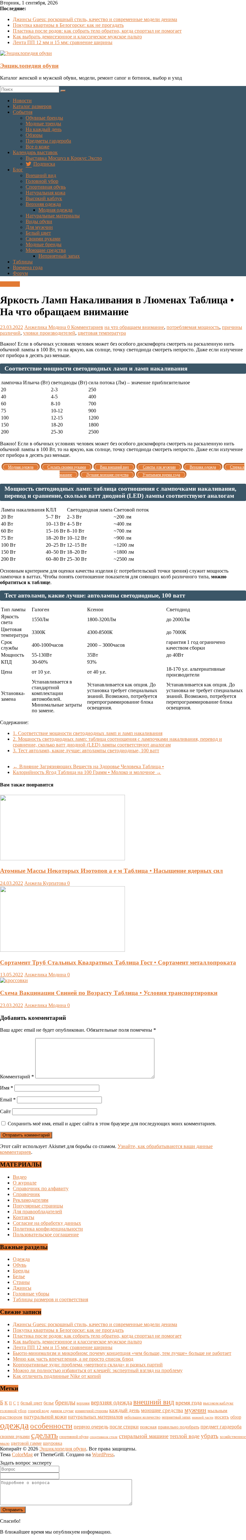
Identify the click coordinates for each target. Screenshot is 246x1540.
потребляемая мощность (193, 327)
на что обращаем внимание (134, 327)
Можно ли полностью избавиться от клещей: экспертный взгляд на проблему (98, 1370)
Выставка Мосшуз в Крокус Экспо (64, 158)
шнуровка (52, 1443)
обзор (235, 1417)
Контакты (23, 1217)
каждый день (124, 1410)
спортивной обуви (73, 1436)
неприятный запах (176, 1417)
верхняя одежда (111, 1402)
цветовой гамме (26, 1443)
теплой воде (185, 1436)
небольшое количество (142, 1417)
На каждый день (44, 129)
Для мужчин (39, 227)
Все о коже (37, 146)
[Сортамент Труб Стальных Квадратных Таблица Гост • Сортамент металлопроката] (62, 950)
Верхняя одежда (43, 204)
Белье (19, 1276)
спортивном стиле (104, 1437)
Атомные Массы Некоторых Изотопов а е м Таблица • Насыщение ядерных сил (111, 870)
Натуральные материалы (53, 215)
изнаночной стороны (91, 1411)
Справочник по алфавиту (41, 1188)
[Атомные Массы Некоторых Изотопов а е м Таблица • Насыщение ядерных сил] (62, 858)
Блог (18, 169)
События (22, 112)
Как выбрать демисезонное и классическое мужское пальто (77, 36)
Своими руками (43, 238)
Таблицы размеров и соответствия (50, 1299)
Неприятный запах (59, 256)
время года (189, 1402)
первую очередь (91, 1426)
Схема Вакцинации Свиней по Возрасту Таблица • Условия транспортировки (108, 992)
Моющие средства (46, 250)
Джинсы (22, 1288)
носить (222, 1416)
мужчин (195, 1409)
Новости (22, 100)
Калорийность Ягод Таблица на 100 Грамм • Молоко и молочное (87, 772)
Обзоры (34, 135)
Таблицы (23, 261)
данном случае (62, 1411)
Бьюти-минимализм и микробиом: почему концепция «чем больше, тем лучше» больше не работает (122, 1353)
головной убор (13, 1411)
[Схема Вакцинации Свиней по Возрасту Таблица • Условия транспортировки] (14, 980)
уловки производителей (49, 333)
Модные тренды (43, 123)
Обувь (19, 1265)
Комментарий (17, 1076)
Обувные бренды (44, 118)
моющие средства (162, 1410)
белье (49, 1402)
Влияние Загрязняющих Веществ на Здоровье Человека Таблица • (88, 766)
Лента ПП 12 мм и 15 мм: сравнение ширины (62, 42)
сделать (44, 1435)
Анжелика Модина (45, 327)
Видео (20, 1177)
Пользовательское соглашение (46, 1234)
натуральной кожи (45, 1417)
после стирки (124, 1426)
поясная (148, 1426)
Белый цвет (38, 233)
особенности (51, 1426)
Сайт (5, 1111)
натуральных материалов (95, 1416)
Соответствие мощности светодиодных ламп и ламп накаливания (87, 733)
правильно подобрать (178, 1427)
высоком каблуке (218, 1403)
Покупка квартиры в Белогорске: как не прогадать (68, 25)
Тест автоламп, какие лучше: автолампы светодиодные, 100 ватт (86, 750)
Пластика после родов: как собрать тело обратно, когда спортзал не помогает (97, 31)
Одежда (21, 1259)
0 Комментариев (85, 327)
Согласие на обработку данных (47, 1223)
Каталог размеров (32, 106)
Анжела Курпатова (45, 883)
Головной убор (42, 181)
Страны (21, 1282)
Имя (6, 1088)
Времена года (28, 267)
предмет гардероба (221, 1426)
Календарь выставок (35, 152)
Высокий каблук (44, 198)
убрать (209, 1436)
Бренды (21, 1270)
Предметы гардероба (48, 141)
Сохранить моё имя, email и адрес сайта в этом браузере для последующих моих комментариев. (112, 1123)
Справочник (26, 1194)
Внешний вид (41, 175)
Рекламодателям (30, 1200)
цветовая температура (102, 333)
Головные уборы (31, 1293)
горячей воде (38, 1411)
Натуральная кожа (45, 192)
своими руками (15, 1436)
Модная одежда (55, 210)
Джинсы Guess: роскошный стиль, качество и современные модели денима (95, 19)
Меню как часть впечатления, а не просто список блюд (73, 1359)
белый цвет (31, 1402)
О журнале (25, 1182)
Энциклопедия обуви (29, 65)
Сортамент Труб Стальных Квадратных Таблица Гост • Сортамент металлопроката (118, 962)
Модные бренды (44, 244)
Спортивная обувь (46, 187)
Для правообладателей (37, 1211)
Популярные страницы (38, 1205)
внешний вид (153, 1402)
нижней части (202, 1417)
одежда (14, 1425)
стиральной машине (143, 1436)
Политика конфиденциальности (48, 1228)
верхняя (83, 1403)
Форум (20, 273)
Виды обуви (39, 221)
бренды (65, 1402)
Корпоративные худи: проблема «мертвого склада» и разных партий (88, 1364)
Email (8, 1099)
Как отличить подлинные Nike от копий (57, 1376)
